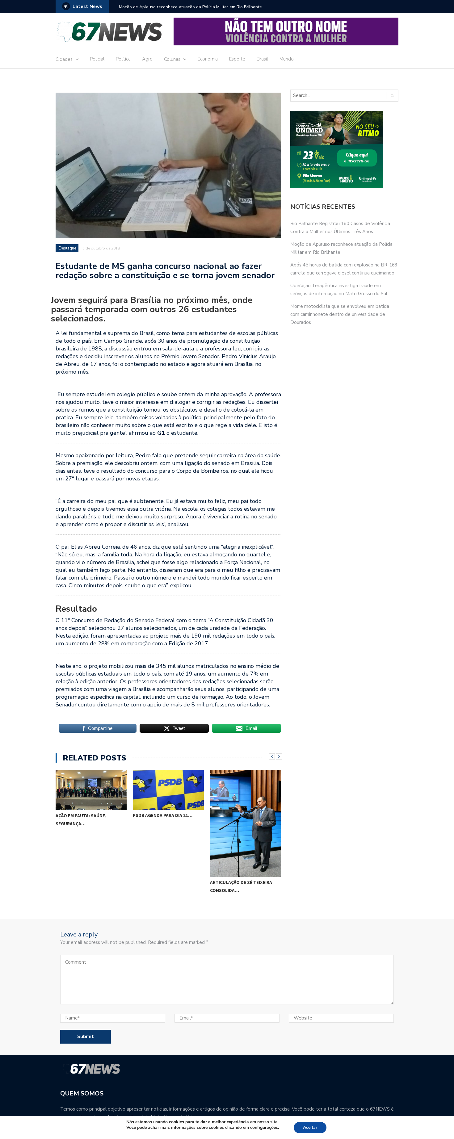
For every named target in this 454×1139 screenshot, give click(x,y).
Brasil (262, 59)
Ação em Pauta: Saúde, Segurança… (81, 820)
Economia (208, 59)
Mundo (287, 59)
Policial (97, 59)
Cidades (64, 59)
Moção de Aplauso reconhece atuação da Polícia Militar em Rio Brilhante (190, 7)
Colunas (172, 59)
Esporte (237, 59)
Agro (147, 59)
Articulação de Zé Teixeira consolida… (241, 886)
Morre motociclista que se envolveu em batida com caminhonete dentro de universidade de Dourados (339, 314)
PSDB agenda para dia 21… (162, 815)
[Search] (392, 95)
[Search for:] (335, 95)
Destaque (67, 248)
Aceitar (310, 1127)
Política (123, 59)
